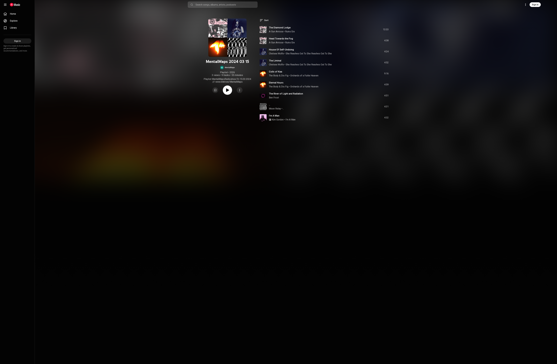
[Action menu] (239, 90)
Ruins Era (290, 31)
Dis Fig (284, 75)
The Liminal (275, 60)
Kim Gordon (278, 119)
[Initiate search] (191, 4)
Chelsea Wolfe (276, 53)
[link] (17, 13)
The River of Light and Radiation (286, 93)
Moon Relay (275, 108)
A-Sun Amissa (276, 31)
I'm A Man (274, 115)
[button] (227, 67)
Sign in (535, 4)
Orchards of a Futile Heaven (304, 75)
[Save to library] (215, 90)
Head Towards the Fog (281, 38)
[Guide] (5, 4)
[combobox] (226, 5)
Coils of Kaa (275, 71)
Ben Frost (274, 97)
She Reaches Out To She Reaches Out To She (309, 53)
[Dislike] (370, 29)
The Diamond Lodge (280, 27)
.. (269, 104)
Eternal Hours (276, 82)
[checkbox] (386, 29)
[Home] (15, 4)
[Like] (364, 29)
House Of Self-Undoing (281, 49)
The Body (273, 75)
